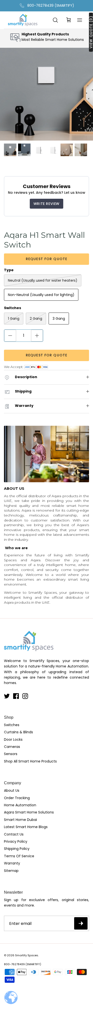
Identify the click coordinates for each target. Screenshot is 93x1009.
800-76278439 (14, 964)
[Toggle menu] (79, 20)
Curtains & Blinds (18, 732)
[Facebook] (16, 696)
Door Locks (13, 739)
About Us (11, 790)
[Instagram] (25, 696)
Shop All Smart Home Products (30, 761)
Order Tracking (17, 797)
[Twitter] (7, 696)
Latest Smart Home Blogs (26, 826)
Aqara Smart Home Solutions (29, 812)
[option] (46, 94)
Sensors (10, 753)
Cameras (12, 746)
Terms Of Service (19, 856)
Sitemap (11, 870)
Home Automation (20, 805)
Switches (11, 724)
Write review (46, 203)
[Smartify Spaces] (22, 20)
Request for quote (46, 258)
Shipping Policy (17, 848)
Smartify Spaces (26, 955)
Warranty (12, 863)
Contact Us (14, 834)
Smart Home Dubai (20, 819)
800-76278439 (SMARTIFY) (50, 5)
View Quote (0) (91, 32)
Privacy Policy (15, 841)
